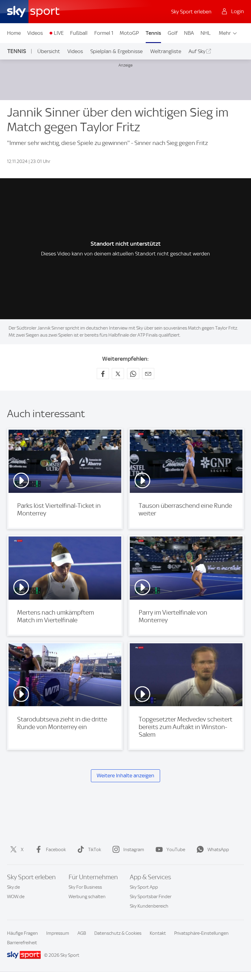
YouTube (176, 849)
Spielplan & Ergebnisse (116, 51)
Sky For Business (85, 887)
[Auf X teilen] (118, 373)
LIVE (59, 33)
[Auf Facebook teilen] (103, 373)
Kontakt (158, 933)
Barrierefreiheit (22, 942)
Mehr (225, 33)
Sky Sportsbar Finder (150, 896)
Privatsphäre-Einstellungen (201, 933)
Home (14, 33)
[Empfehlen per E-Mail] (148, 373)
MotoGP (129, 33)
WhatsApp (218, 849)
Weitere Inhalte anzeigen (125, 775)
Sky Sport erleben (191, 12)
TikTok (94, 849)
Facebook (56, 849)
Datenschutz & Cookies (117, 933)
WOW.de (15, 896)
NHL (205, 33)
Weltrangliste (165, 51)
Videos (35, 33)
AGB (81, 933)
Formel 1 (103, 33)
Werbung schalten (87, 896)
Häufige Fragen (22, 933)
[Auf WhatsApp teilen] (133, 373)
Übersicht (48, 51)
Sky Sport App (144, 887)
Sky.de (13, 887)
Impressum (57, 933)
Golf (173, 33)
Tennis (153, 33)
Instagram (133, 849)
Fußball (79, 33)
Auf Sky (197, 51)
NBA (189, 33)
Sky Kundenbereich (149, 906)
